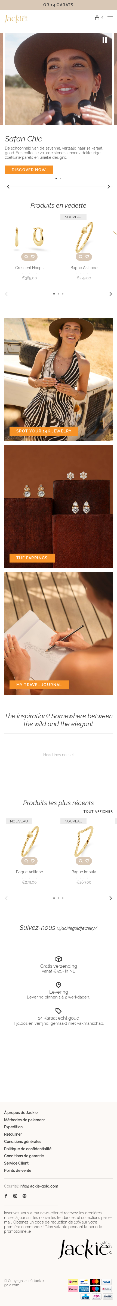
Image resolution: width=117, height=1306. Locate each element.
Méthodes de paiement (24, 1120)
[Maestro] (95, 1291)
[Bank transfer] (108, 1298)
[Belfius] (107, 1291)
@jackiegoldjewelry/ (77, 928)
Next (109, 186)
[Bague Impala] (84, 841)
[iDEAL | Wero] (73, 1283)
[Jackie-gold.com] (85, 1249)
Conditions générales (22, 1141)
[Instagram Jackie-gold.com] (15, 1196)
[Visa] (106, 1283)
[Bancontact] (84, 1283)
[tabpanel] (58, 104)
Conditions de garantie (24, 1156)
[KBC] (85, 1298)
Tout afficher (98, 812)
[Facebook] (6, 1196)
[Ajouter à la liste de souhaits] (32, 256)
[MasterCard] (95, 1283)
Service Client (16, 1163)
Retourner (13, 1134)
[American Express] (84, 1291)
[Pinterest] (24, 1196)
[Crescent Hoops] (29, 237)
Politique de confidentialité (27, 1149)
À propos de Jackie (21, 1112)
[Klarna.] (73, 1291)
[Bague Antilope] (84, 237)
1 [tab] (56, 178)
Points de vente (17, 1170)
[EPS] (96, 1298)
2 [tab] (61, 178)
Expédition (13, 1127)
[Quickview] (26, 256)
